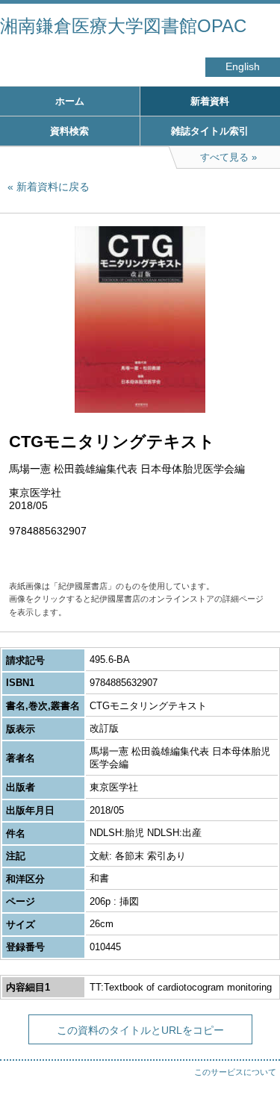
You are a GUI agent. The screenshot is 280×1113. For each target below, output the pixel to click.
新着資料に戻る (53, 187)
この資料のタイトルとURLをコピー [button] (140, 1030)
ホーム (69, 101)
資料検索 (69, 131)
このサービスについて (235, 1071)
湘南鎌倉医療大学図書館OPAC (123, 26)
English (242, 66)
